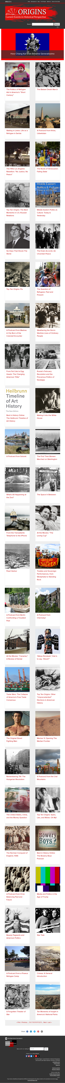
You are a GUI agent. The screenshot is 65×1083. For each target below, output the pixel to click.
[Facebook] (27, 1031)
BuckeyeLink (34, 1)
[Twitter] (34, 1031)
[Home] (32, 13)
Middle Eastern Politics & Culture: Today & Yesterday (47, 213)
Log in (58, 1077)
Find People (43, 1)
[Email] (42, 1031)
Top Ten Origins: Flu (14, 289)
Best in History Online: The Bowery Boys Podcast (46, 856)
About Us (58, 1065)
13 (41, 1022)
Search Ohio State (56, 1)
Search (29, 24)
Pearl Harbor (11, 571)
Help (29, 1)
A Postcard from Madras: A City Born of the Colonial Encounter (16, 333)
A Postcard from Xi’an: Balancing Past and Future (15, 897)
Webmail (49, 1)
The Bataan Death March (47, 89)
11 (37, 1022)
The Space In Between (46, 494)
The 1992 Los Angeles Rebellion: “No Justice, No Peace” (17, 172)
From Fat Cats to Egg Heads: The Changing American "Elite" (15, 374)
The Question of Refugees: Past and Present (45, 292)
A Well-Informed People (54, 1074)
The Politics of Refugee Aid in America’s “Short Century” (16, 92)
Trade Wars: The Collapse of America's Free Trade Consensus (17, 697)
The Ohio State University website (8, 1)
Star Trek (40, 935)
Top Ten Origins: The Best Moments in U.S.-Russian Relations (17, 213)
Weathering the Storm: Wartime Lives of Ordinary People (47, 333)
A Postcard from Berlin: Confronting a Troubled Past (16, 618)
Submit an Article (56, 1068)
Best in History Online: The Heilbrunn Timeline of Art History (17, 418)
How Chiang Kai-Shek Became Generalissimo (32, 53)
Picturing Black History (55, 1075)
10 (36, 1022)
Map (39, 1)
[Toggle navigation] (57, 27)
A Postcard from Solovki (16, 456)
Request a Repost (56, 1069)
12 (39, 1022)
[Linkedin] (31, 1031)
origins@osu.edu (56, 1062)
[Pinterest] (38, 1031)
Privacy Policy (57, 1063)
